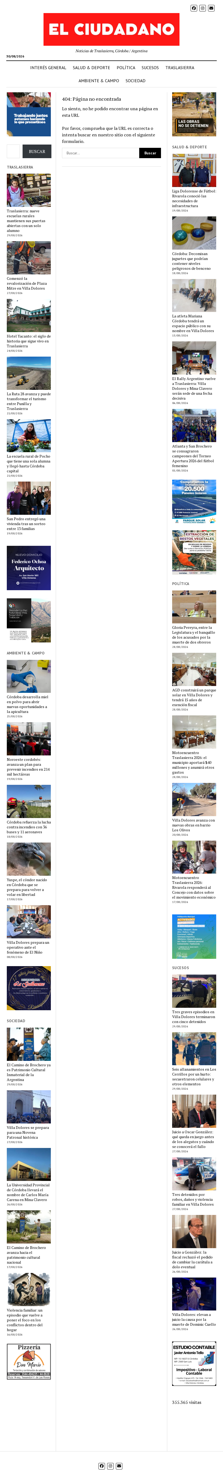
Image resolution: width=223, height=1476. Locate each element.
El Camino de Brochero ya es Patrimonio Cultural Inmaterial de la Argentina (29, 1072)
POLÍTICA (126, 67)
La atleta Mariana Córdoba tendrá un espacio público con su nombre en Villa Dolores (193, 323)
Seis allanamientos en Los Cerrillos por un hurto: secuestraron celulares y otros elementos (194, 1076)
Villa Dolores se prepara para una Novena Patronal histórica (28, 1132)
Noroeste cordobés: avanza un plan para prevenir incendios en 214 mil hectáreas (28, 767)
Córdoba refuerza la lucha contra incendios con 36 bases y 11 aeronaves (29, 827)
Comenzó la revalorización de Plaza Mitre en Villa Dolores (27, 283)
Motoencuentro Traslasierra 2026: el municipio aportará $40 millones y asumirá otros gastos (193, 762)
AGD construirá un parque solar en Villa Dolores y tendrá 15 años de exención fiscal (194, 697)
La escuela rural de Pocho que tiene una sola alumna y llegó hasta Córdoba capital (28, 463)
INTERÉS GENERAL (48, 67)
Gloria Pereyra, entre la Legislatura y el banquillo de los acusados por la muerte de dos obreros (193, 635)
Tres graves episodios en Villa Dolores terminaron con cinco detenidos (193, 1016)
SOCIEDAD (135, 80)
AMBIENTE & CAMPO (99, 80)
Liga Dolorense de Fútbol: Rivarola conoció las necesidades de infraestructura (194, 198)
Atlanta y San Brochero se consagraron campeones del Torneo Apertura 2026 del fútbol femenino (193, 456)
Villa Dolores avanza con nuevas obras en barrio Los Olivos (193, 825)
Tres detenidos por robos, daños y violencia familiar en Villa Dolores (193, 1199)
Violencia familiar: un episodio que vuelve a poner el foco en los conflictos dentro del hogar (25, 1320)
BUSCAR (37, 151)
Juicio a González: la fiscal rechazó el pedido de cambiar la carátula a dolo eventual (192, 1259)
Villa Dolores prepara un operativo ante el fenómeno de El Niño (28, 947)
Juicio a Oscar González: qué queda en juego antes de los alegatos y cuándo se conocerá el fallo (193, 1139)
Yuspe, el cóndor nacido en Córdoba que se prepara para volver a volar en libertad (27, 887)
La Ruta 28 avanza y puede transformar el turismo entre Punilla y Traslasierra (29, 401)
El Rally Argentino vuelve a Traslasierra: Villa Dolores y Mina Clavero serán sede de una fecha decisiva (194, 388)
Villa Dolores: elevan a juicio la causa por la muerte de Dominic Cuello (194, 1319)
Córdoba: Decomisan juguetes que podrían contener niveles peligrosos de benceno (191, 261)
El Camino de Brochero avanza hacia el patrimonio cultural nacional (26, 1255)
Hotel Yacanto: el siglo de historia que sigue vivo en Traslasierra (29, 341)
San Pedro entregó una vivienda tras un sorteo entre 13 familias (26, 523)
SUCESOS (150, 67)
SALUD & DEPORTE (91, 67)
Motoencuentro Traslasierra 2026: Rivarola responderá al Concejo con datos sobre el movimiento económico (194, 887)
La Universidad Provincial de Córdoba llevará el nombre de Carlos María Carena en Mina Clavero (28, 1192)
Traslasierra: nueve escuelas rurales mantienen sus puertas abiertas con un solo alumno (26, 221)
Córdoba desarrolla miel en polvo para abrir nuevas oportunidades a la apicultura (27, 704)
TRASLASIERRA (179, 67)
